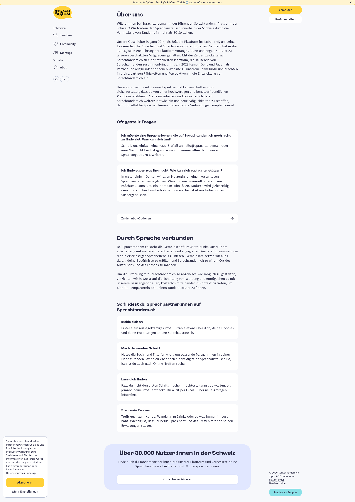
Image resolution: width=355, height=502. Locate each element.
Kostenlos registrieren (177, 479)
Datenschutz (276, 479)
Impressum (288, 476)
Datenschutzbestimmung (20, 473)
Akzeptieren (25, 482)
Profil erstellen (285, 19)
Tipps (272, 476)
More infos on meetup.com (205, 2)
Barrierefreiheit (278, 483)
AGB (278, 476)
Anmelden (285, 10)
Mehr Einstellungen (25, 491)
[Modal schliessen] (351, 2)
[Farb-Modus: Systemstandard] (56, 79)
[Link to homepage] (68, 12)
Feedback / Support (285, 492)
